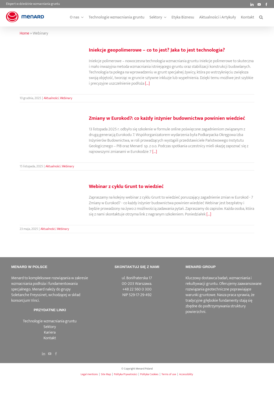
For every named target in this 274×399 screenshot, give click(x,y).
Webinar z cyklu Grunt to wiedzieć (126, 186)
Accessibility (186, 374)
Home (24, 33)
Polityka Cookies (149, 374)
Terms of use (168, 374)
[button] (261, 17)
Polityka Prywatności (125, 374)
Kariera (50, 332)
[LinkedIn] (43, 353)
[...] (147, 83)
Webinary (66, 98)
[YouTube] (49, 353)
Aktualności (51, 98)
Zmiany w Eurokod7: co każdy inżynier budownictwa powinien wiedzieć (167, 118)
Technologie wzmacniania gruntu (50, 321)
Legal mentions (89, 374)
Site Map (106, 374)
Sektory (50, 326)
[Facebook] (56, 353)
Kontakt (50, 338)
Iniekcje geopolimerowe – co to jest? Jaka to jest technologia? (157, 50)
